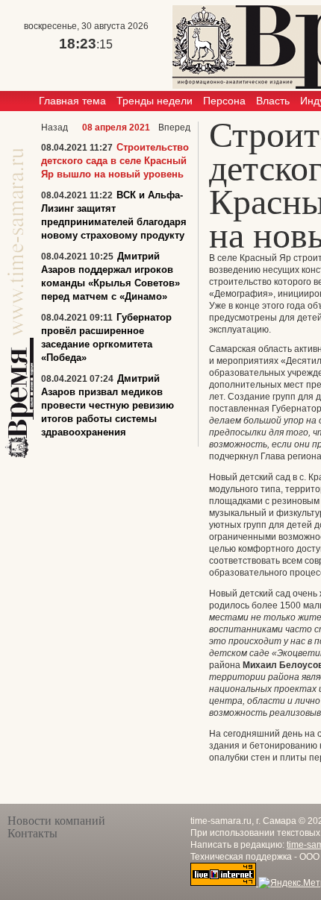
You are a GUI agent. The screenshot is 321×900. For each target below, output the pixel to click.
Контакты (32, 833)
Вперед (174, 127)
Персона (224, 101)
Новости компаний (56, 820)
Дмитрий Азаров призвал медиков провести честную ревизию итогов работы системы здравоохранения (107, 405)
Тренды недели (154, 101)
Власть (273, 101)
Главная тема (72, 101)
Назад (54, 127)
